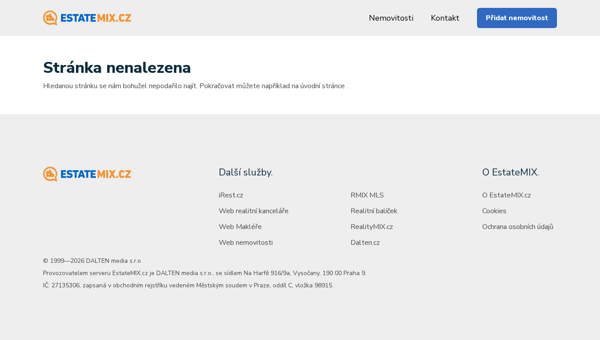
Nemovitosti (391, 18)
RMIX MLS (367, 195)
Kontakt (445, 18)
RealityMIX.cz (372, 226)
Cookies (494, 211)
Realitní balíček (374, 211)
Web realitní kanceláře (254, 211)
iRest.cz (231, 195)
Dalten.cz (365, 242)
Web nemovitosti (246, 242)
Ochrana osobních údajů (517, 226)
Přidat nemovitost (517, 18)
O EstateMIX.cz (506, 195)
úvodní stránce (322, 86)
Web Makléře (240, 226)
